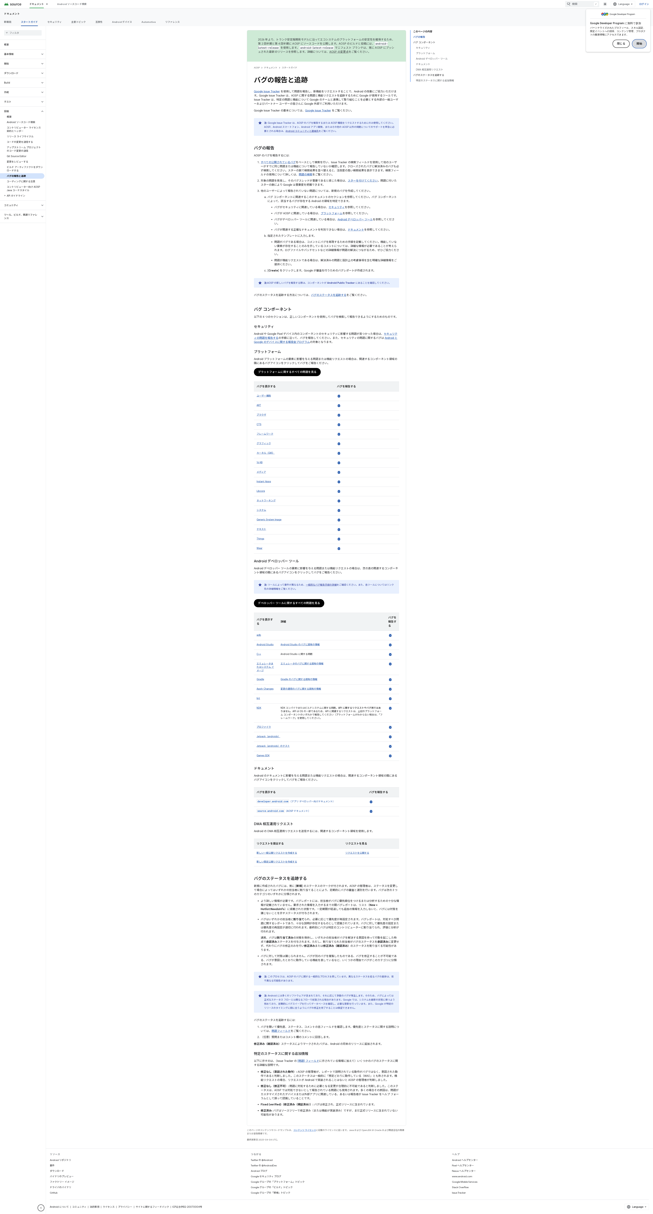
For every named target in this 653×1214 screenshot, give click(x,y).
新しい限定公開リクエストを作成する (277, 861)
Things (260, 538)
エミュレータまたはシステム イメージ (265, 667)
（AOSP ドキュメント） (284, 811)
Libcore (261, 491)
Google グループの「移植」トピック (270, 1192)
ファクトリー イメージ (62, 1181)
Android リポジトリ (60, 1160)
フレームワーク (265, 433)
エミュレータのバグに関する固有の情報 (302, 663)
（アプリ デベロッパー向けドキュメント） (296, 801)
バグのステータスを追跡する (328, 295)
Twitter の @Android (262, 1160)
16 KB (260, 462)
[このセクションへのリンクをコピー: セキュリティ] (277, 327)
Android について (59, 1206)
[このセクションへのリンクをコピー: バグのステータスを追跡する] (310, 879)
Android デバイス (122, 21)
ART (259, 405)
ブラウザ (261, 414)
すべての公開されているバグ (278, 162)
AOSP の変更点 (339, 52)
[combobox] (582, 4)
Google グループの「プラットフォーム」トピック (278, 1181)
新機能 (7, 21)
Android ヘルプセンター (465, 1160)
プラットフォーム (331, 213)
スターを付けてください (363, 180)
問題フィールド (281, 1031)
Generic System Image (269, 519)
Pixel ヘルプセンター (463, 1165)
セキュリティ (54, 21)
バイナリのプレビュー (62, 1176)
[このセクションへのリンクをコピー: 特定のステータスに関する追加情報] (311, 1054)
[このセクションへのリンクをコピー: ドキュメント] (277, 769)
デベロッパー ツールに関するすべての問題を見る (289, 603)
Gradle (260, 679)
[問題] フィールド (308, 1061)
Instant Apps (264, 481)
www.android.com (462, 1176)
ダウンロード (57, 1170)
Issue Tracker (459, 1192)
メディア (261, 471)
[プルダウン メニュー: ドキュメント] (48, 4)
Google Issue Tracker (267, 91)
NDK (259, 707)
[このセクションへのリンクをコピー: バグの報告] (277, 148)
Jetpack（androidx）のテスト (273, 745)
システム (261, 510)
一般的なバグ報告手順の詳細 (321, 584)
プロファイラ (264, 726)
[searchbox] (23, 33)
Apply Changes (265, 688)
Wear (259, 548)
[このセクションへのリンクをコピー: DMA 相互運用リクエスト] (296, 824)
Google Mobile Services (464, 1181)
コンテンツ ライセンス (304, 1130)
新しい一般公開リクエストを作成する (277, 852)
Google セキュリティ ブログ (266, 1176)
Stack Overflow (460, 1187)
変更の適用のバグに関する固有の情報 (301, 688)
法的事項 (94, 1206)
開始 (639, 43)
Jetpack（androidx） (268, 736)
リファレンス (172, 21)
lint (258, 698)
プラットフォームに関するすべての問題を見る (287, 372)
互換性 (99, 21)
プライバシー (125, 1206)
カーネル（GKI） (266, 452)
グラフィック (264, 443)
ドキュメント (36, 4)
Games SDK (263, 755)
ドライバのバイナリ (60, 1187)
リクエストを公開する (357, 852)
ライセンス (109, 1206)
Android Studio (265, 644)
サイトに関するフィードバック (152, 1206)
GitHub (53, 1192)
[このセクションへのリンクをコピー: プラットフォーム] (284, 352)
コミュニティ (79, 1206)
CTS (259, 424)
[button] (20, 54)
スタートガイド (29, 21)
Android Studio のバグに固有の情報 (300, 644)
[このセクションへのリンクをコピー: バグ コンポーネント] (295, 310)
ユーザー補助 (264, 395)
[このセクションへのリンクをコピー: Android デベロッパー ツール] (302, 561)
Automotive (148, 21)
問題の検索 (305, 174)
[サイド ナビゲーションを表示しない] (41, 1207)
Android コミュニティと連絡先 (302, 131)
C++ (259, 654)
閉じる (621, 43)
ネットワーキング (266, 500)
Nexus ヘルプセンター (464, 1170)
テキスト (261, 529)
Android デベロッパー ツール (355, 219)
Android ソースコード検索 (72, 4)
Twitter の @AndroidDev (264, 1165)
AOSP (257, 67)
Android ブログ (259, 1170)
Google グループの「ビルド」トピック (272, 1187)
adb (259, 635)
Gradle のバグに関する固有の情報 (299, 679)
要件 (52, 1165)
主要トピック (78, 21)
